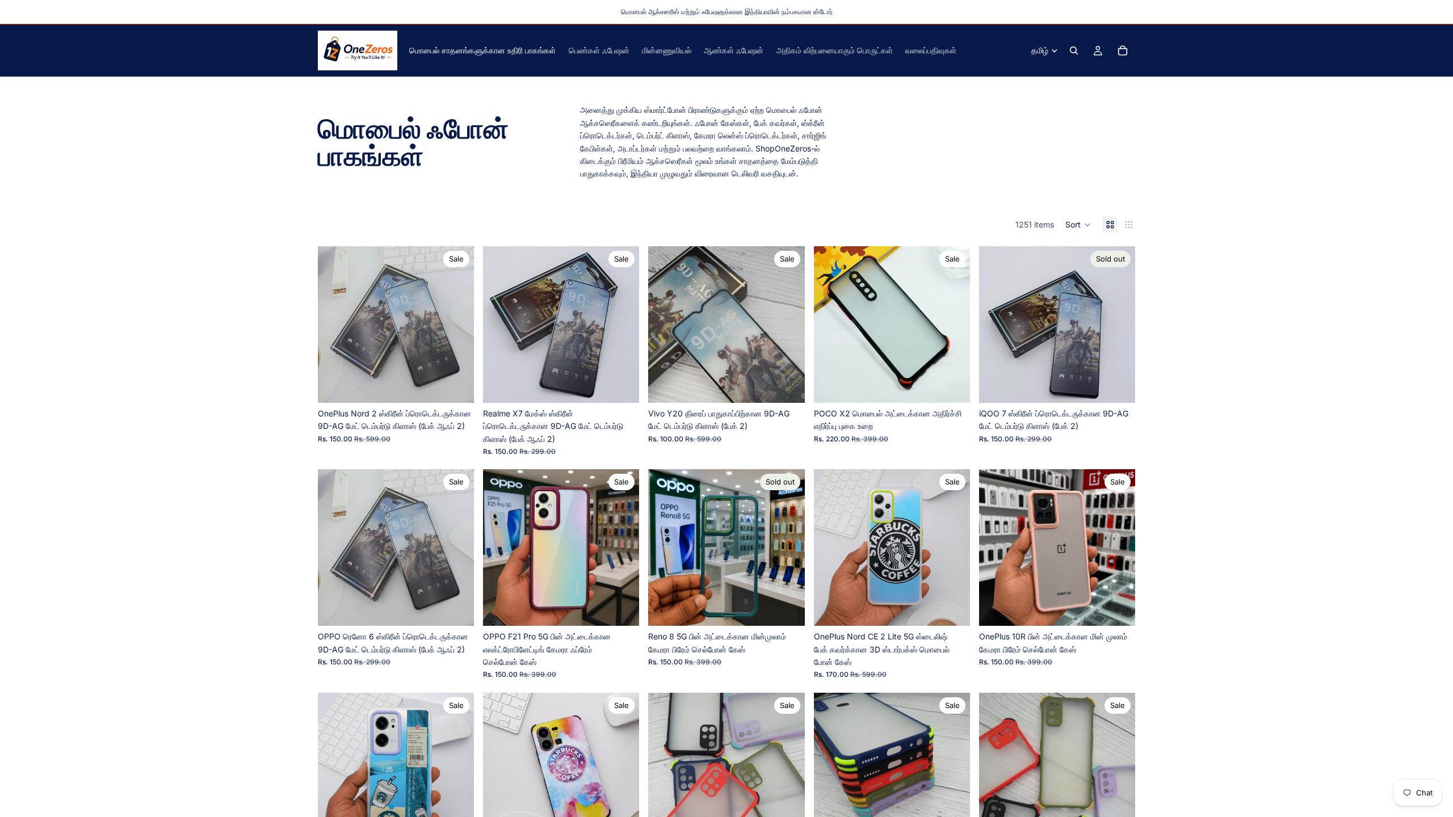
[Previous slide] (335, 324)
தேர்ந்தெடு (962, 385)
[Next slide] (457, 324)
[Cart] (1122, 50)
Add (466, 385)
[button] (1078, 224)
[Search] (1073, 50)
